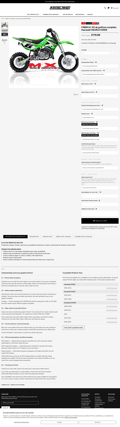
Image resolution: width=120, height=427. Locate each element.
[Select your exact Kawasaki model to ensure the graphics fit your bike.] (96, 62)
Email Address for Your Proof (100, 192)
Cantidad (83, 50)
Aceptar (59, 422)
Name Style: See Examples (89, 124)
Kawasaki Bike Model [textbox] (100, 62)
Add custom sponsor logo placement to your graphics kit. (96, 164)
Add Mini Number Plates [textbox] (99, 146)
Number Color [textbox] (100, 113)
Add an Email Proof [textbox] (99, 180)
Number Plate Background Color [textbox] (100, 105)
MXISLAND (60, 7)
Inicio (2, 18)
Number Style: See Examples (90, 135)
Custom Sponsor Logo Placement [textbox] (96, 163)
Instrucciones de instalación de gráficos (100, 404)
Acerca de (111, 397)
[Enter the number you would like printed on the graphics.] (96, 92)
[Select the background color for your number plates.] (102, 105)
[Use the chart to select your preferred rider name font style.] (97, 122)
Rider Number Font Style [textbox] (100, 134)
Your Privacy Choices (111, 400)
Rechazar (97, 422)
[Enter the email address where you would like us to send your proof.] (100, 192)
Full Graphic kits (86, 401)
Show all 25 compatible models (73, 328)
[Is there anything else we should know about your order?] (96, 208)
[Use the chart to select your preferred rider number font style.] (98, 133)
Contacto (97, 397)
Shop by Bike (85, 399)
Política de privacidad (71, 417)
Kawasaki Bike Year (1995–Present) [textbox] (100, 70)
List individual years (111, 288)
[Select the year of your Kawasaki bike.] (104, 70)
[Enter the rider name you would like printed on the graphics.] (95, 83)
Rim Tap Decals (85, 407)
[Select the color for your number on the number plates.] (92, 113)
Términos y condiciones (98, 400)
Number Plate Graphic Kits (85, 404)
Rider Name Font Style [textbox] (100, 123)
